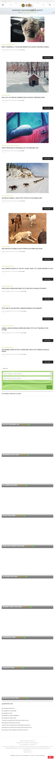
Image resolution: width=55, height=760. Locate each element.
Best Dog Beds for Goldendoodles (9, 718)
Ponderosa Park (9, 637)
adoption (4, 44)
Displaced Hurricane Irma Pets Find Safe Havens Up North (24, 288)
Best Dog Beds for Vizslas (7, 713)
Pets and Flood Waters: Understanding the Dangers (22, 308)
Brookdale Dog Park (10, 455)
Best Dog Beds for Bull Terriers (8, 708)
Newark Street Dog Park (12, 607)
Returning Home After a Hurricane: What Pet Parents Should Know (25, 350)
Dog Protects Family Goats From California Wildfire (22, 248)
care (3, 145)
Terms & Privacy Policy (40, 755)
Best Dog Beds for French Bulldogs (9, 710)
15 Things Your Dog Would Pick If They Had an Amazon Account (15, 720)
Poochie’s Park (8, 668)
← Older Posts (5, 368)
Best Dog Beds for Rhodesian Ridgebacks (10, 715)
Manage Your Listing (14, 755)
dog (14, 44)
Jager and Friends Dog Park (13, 546)
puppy (14, 145)
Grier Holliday (22, 49)
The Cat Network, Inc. (11, 424)
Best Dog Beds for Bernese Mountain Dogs (11, 722)
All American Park (9, 485)
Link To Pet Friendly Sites (24, 755)
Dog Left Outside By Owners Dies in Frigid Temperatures (23, 97)
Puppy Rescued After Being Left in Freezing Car (20, 148)
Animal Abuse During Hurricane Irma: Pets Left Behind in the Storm (25, 329)
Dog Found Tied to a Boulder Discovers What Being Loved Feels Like (16, 725)
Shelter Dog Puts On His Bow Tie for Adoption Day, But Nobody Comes (17, 727)
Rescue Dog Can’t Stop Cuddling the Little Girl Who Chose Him (15, 730)
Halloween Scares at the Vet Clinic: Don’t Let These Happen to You (27, 268)
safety (17, 145)
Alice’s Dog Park (8, 516)
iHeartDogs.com (8, 703)
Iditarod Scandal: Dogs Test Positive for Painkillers (22, 198)
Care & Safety (9, 44)
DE (5, 1)
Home (19, 12)
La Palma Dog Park (9, 576)
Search (49, 387)
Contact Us (32, 755)
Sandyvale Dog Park (10, 698)
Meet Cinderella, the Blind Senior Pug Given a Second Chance (25, 47)
